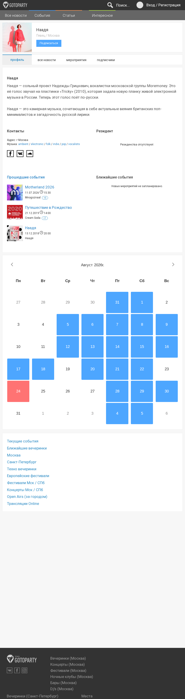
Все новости (16, 15)
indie (56, 144)
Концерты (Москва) (67, 664)
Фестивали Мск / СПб (26, 482)
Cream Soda (32, 217)
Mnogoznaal (33, 197)
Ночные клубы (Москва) (71, 676)
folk (48, 144)
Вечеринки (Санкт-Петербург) (32, 696)
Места (86, 696)
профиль (17, 60)
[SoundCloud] (29, 155)
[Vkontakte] (20, 155)
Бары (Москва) (63, 682)
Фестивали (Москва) (68, 670)
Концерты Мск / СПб (25, 489)
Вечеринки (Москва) (68, 658)
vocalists (74, 144)
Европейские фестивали (28, 475)
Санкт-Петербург (22, 462)
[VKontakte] (9, 670)
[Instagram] (24, 670)
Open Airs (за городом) (27, 496)
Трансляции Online (23, 503)
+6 (45, 198)
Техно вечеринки (21, 469)
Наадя (30, 228)
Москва (14, 455)
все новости (47, 60)
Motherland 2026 (39, 187)
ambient (23, 144)
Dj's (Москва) (62, 689)
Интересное (102, 15)
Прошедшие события (26, 177)
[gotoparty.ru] (15, 5)
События (42, 15)
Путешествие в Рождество (48, 207)
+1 (45, 218)
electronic (37, 144)
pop (64, 144)
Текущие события (22, 441)
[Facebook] (10, 155)
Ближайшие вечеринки (27, 448)
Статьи (69, 15)
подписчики (106, 60)
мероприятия (76, 60)
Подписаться (49, 43)
